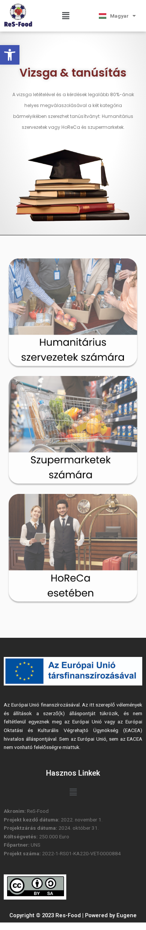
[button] (9, 55)
